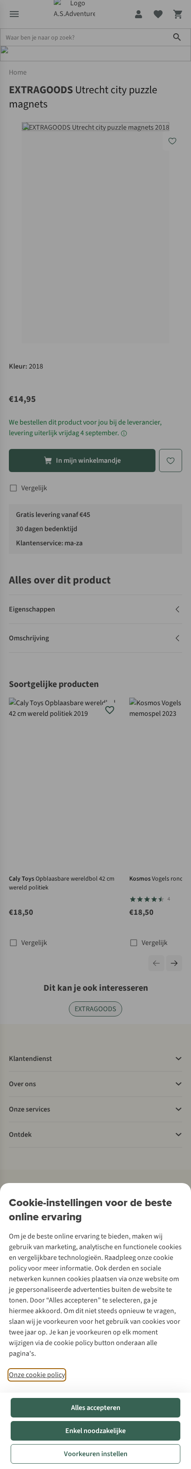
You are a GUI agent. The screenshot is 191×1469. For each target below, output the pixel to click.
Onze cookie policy (37, 1375)
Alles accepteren (95, 1408)
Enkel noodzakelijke (95, 1431)
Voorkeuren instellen (95, 1454)
